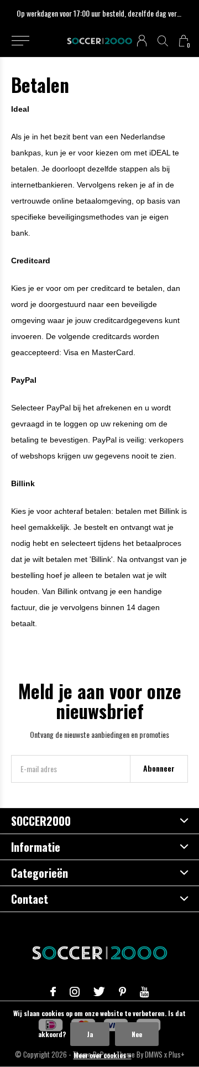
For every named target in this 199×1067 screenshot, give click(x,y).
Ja (90, 1034)
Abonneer (159, 768)
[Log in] (141, 40)
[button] (20, 41)
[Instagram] (75, 991)
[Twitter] (99, 991)
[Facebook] (53, 991)
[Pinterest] (122, 991)
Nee (137, 1034)
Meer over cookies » (103, 1055)
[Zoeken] (163, 40)
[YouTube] (144, 991)
